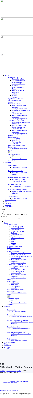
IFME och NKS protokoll (14, 371)
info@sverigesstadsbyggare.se (19, 381)
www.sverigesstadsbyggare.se (9, 382)
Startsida (2, 371)
